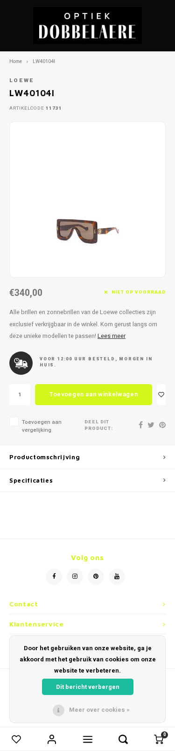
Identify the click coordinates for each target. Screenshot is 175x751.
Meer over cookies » (99, 709)
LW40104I (44, 61)
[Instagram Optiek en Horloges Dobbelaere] (75, 577)
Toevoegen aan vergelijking (42, 426)
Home (15, 61)
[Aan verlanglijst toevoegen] (161, 394)
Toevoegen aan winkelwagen (93, 394)
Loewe (22, 80)
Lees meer (112, 336)
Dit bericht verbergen (87, 686)
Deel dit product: (98, 425)
